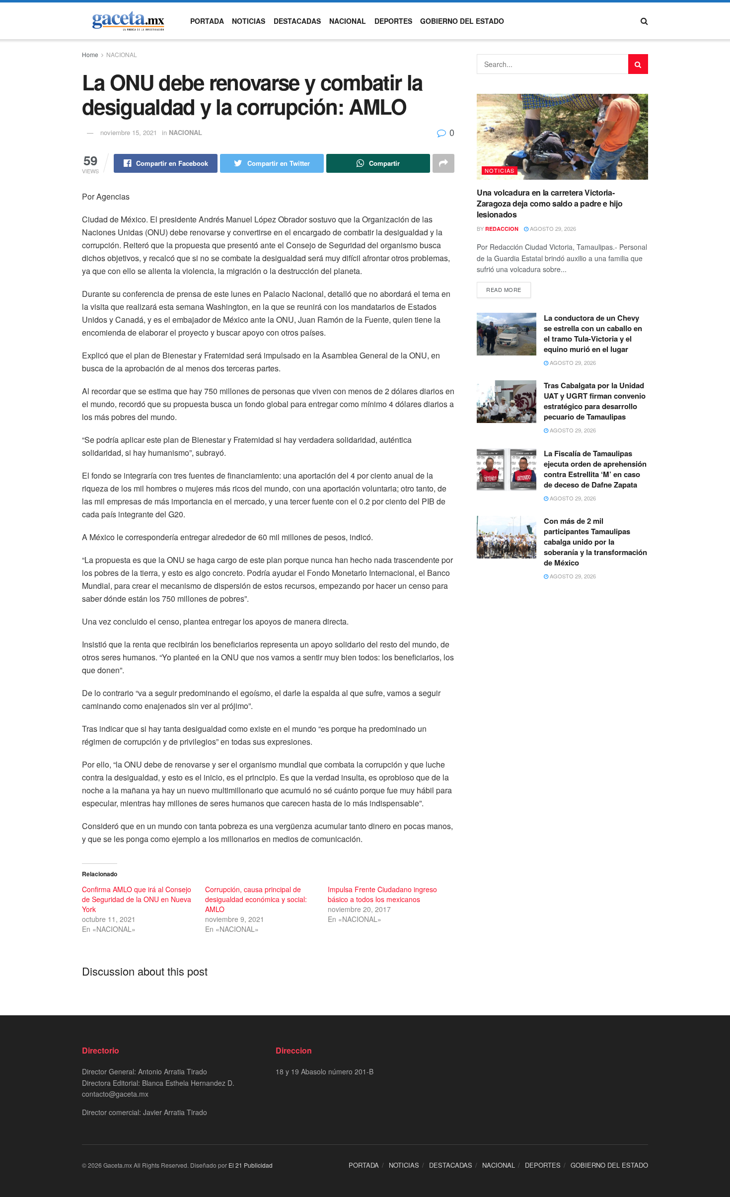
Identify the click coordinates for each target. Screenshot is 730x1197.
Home (90, 54)
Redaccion (501, 228)
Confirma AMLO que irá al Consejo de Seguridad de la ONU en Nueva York (136, 899)
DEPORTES (393, 21)
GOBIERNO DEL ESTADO (462, 21)
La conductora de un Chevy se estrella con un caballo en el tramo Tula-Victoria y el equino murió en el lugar (593, 333)
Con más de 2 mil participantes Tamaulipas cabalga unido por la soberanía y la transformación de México (595, 541)
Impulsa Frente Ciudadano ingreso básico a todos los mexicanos (382, 894)
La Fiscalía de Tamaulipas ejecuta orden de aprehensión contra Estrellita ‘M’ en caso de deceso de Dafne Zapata (595, 469)
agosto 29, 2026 (552, 228)
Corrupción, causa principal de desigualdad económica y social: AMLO (256, 899)
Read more (503, 289)
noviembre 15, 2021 (128, 132)
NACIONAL (347, 21)
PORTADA (207, 21)
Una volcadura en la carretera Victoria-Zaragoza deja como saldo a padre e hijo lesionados (550, 203)
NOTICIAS (248, 21)
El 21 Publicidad (250, 1165)
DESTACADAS (297, 21)
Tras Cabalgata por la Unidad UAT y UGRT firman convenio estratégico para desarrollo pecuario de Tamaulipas (595, 401)
